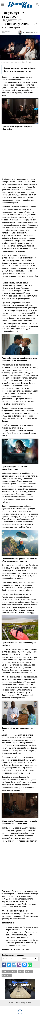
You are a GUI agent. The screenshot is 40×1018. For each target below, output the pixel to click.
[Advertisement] (20, 154)
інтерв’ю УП (30, 313)
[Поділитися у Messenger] (24, 965)
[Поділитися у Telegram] (14, 965)
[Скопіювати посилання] (36, 959)
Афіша (29, 971)
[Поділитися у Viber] (19, 965)
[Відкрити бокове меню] (2, 4)
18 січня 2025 (6, 31)
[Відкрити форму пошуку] (37, 4)
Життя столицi (10, 971)
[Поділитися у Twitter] (9, 965)
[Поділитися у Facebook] (4, 965)
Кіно (22, 971)
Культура (7, 975)
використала (21, 940)
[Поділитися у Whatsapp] (30, 965)
